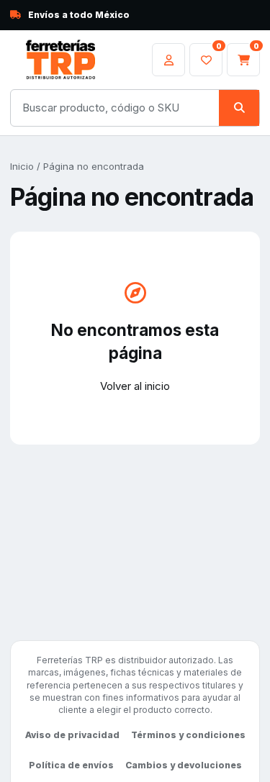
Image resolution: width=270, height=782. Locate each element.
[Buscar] (239, 108)
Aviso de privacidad (72, 734)
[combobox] (115, 108)
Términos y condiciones (188, 734)
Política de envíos (71, 765)
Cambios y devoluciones (183, 765)
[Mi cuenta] (168, 59)
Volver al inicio (135, 386)
